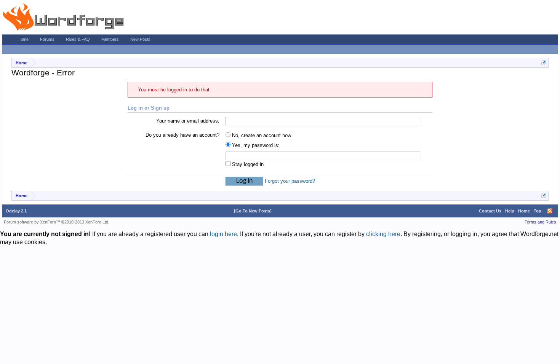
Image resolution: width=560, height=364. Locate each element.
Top (537, 211)
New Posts (140, 39)
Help (509, 211)
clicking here (383, 234)
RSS (549, 211)
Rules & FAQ (78, 39)
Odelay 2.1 (16, 211)
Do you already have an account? (182, 135)
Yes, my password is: (255, 145)
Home (23, 39)
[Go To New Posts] (253, 211)
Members (110, 39)
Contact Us (490, 211)
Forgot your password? (290, 181)
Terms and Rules (540, 222)
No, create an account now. (261, 135)
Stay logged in (247, 164)
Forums (47, 39)
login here (223, 234)
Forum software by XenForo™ (56, 222)
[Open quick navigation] (543, 62)
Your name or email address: (187, 121)
